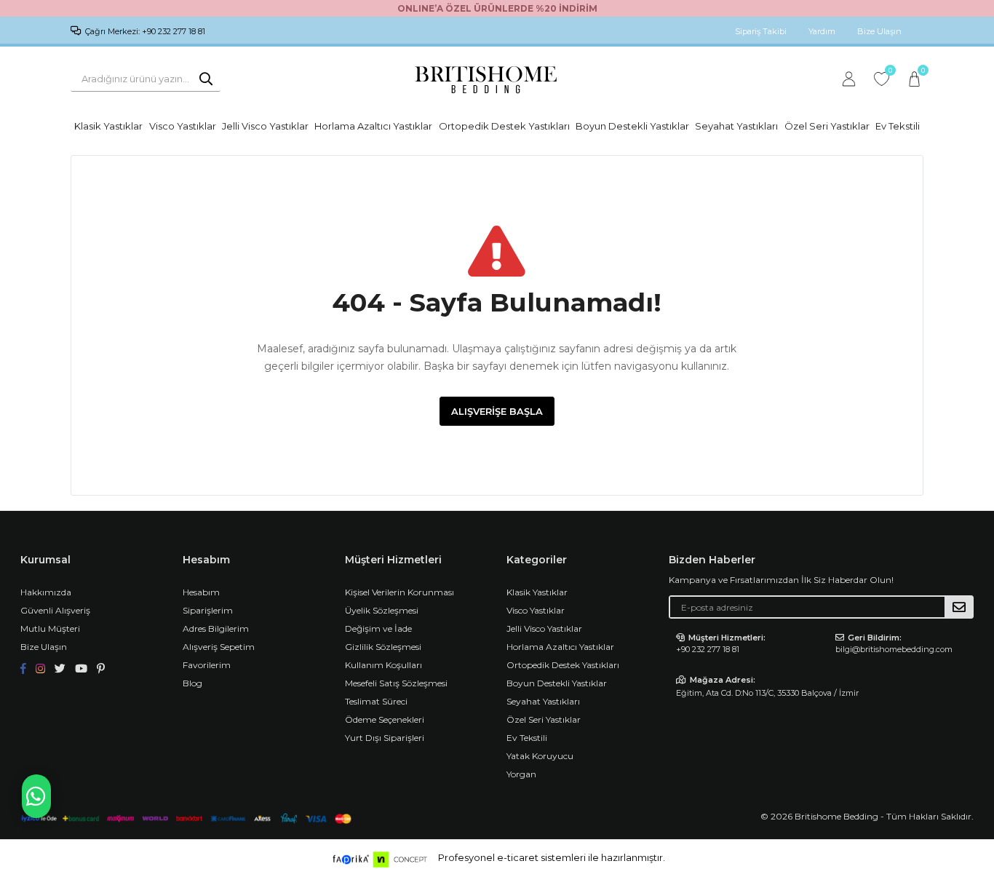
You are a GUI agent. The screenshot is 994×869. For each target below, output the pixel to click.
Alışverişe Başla (497, 411)
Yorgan (521, 774)
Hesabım (201, 592)
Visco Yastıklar (182, 126)
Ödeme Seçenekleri (384, 719)
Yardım (821, 31)
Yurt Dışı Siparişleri (384, 737)
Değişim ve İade (378, 628)
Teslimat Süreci (376, 701)
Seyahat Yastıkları (736, 126)
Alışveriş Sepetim (219, 646)
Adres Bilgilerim (216, 628)
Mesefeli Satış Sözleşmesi (396, 683)
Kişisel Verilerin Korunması (399, 592)
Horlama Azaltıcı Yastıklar (373, 126)
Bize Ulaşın (879, 31)
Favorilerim (889, 72)
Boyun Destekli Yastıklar (632, 126)
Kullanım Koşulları (383, 664)
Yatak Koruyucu (539, 755)
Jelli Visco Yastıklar (265, 126)
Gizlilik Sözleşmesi (383, 646)
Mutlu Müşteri (50, 628)
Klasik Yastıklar (108, 126)
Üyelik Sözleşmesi (381, 610)
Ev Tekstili (897, 126)
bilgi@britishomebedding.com (894, 649)
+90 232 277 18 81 (707, 649)
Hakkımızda (45, 592)
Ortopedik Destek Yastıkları (504, 126)
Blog (192, 683)
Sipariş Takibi (761, 31)
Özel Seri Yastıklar (827, 126)
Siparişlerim (208, 610)
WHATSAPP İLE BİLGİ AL (36, 796)
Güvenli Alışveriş (55, 610)
